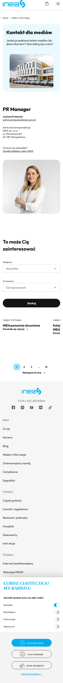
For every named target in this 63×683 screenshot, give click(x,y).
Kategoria (7, 262)
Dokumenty (10, 535)
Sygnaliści (9, 480)
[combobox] (31, 268)
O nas (6, 428)
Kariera (7, 437)
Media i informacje (14, 454)
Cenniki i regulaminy (15, 509)
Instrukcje (9, 543)
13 (47, 367)
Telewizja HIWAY (13, 572)
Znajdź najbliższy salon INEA (18, 151)
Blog (5, 446)
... (39, 367)
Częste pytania (12, 500)
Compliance (10, 472)
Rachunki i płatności (15, 517)
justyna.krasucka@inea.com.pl (19, 119)
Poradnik (8, 526)
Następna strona (32, 372)
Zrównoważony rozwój (16, 463)
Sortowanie (8, 281)
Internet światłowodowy (18, 563)
